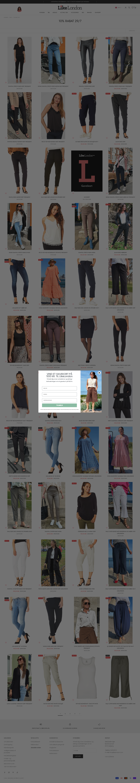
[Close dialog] (99, 372)
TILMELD (59, 405)
